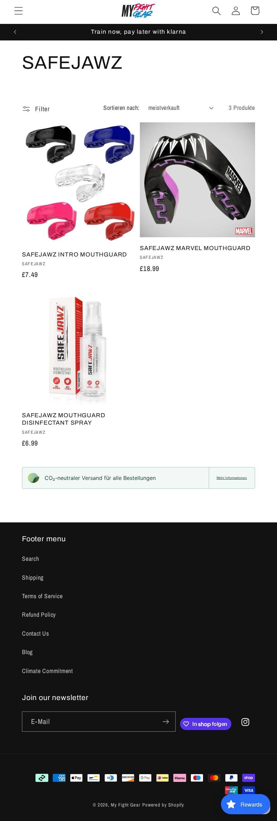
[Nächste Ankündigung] (262, 32)
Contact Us (35, 633)
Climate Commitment (47, 671)
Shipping (33, 577)
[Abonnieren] (165, 721)
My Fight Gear (126, 804)
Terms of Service (42, 596)
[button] (18, 10)
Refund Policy (39, 614)
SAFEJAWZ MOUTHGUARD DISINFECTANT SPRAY (63, 419)
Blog (27, 652)
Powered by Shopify (163, 804)
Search (30, 558)
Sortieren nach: (121, 107)
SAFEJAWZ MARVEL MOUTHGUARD (195, 248)
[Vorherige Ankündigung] (14, 32)
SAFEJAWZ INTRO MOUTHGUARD (74, 254)
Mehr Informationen (232, 478)
